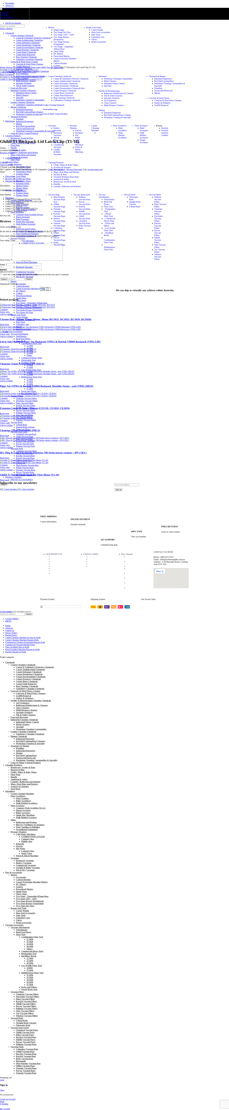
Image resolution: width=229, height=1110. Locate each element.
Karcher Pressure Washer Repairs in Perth (136, 574)
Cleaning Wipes (57, 561)
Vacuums (15, 858)
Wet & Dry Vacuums (24, 277)
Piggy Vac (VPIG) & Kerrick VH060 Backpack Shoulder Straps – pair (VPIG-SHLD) (46, 386)
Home (3, 67)
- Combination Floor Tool (109, 240)
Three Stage (21, 300)
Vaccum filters (155, 195)
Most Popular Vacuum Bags (59, 199)
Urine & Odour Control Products (26, 763)
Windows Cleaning (13, 477)
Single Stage (21, 298)
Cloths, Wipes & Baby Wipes (66, 165)
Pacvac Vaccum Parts (25, 444)
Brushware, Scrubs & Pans (65, 182)
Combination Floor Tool (31, 343)
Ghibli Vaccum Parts (24, 436)
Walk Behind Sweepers (26, 817)
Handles (57, 184)
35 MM (30, 367)
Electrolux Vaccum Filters (27, 401)
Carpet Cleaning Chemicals (59, 76)
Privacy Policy (95, 566)
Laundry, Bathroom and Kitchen (67, 186)
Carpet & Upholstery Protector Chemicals (71, 79)
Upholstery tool (22, 324)
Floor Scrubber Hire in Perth (138, 566)
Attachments (21, 336)
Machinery (55, 564)
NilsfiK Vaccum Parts (84, 212)
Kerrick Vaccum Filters (25, 405)
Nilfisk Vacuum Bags (25, 468)
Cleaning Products (56, 162)
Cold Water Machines (79, 142)
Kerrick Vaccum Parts (84, 207)
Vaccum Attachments (19, 334)
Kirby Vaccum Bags (59, 243)
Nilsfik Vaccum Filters (157, 240)
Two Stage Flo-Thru (24, 312)
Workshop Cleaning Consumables (118, 79)
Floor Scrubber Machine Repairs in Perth (136, 569)
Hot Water (77, 136)
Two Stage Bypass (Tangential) (29, 310)
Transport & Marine (157, 76)
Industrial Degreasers (163, 79)
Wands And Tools (18, 315)
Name (3, 264)
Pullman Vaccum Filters (26, 413)
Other (13, 820)
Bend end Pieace (108, 203)
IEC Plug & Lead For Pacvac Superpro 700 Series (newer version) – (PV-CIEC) (43, 452)
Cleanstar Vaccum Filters (26, 398)
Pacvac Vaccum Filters (25, 410)
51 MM (30, 389)
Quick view (5, 312)
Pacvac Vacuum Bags (25, 472)
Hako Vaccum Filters (25, 403)
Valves (94, 39)
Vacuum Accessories (14, 331)
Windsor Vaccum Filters (26, 420)
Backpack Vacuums (24, 267)
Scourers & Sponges (62, 167)
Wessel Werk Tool (29, 989)
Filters (53, 568)
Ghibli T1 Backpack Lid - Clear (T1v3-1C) (18, 72)
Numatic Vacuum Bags (25, 470)
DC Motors (58, 54)
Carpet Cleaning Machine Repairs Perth (137, 579)
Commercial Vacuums (25, 272)
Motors (14, 281)
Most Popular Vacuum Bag (27, 465)
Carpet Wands (22, 317)
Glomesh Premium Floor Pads (66, 177)
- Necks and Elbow (109, 224)
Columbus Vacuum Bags (26, 451)
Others (29, 355)
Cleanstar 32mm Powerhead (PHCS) (20, 430)
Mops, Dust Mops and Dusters (66, 172)
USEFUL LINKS (90, 554)
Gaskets (57, 66)
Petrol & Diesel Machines (26, 262)
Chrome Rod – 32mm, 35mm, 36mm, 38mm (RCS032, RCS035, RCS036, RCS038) (45, 319)
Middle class (26, 841)
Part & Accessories (59, 556)
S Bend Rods (21, 425)
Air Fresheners (22, 74)
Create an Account (8, 1099)
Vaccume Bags (17, 448)
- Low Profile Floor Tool (109, 229)
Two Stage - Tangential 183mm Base (63, 47)
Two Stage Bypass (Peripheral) (61, 38)
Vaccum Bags (54, 195)
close (2, 1080)
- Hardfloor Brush (108, 234)
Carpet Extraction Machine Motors (32, 882)
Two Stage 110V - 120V (64, 35)
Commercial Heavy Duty (31, 358)
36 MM (30, 384)
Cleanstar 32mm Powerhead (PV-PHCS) (22, 363)
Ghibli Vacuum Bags (59, 234)
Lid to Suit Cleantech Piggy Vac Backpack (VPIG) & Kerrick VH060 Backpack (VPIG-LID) (50, 341)
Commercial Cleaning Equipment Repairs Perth (136, 584)
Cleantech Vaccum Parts (26, 434)
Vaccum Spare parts (81, 195)
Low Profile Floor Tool (31, 370)
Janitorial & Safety (61, 179)
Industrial (102, 76)
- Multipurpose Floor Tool (109, 247)
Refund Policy (95, 564)
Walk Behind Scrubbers (27, 803)
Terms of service (95, 561)
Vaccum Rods (16, 422)
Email (3, 269)
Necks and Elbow (28, 391)
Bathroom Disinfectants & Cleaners (32, 705)
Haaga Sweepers (144, 141)
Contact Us (93, 559)
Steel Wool (15, 160)
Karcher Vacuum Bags (25, 456)
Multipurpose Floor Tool (31, 377)
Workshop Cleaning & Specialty (30, 743)
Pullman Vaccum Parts (25, 446)
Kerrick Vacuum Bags (25, 458)
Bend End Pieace (23, 339)
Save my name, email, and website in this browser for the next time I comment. (36, 274)
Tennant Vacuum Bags (59, 224)
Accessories (21, 284)
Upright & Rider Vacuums (57, 151)
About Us (93, 556)
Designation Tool (28, 360)
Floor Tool (108, 206)
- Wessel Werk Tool (108, 215)
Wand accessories (98, 42)
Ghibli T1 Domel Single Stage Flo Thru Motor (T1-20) (29, 474)
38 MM (30, 353)
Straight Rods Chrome (25, 427)
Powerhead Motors (24, 296)
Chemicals (55, 559)
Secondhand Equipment (27, 829)
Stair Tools (20, 322)
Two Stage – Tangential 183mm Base (31, 303)
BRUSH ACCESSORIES (22, 479)
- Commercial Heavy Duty (109, 219)
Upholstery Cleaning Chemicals (30, 734)
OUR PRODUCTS (54, 554)
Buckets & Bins (60, 174)
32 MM (30, 346)
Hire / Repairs (127, 554)
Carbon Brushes (60, 63)
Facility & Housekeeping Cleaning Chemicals (31, 700)
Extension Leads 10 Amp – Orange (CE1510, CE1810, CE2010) (35, 408)
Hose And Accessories (100, 32)
